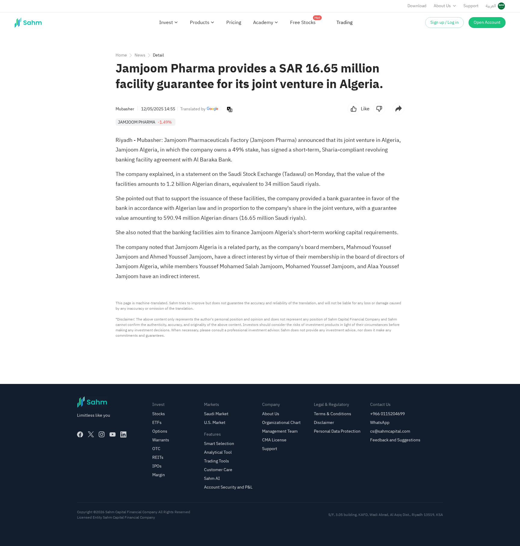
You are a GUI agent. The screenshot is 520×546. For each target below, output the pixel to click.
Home (121, 55)
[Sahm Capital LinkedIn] (123, 434)
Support (470, 6)
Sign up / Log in (444, 22)
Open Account (487, 22)
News (140, 55)
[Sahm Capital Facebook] (80, 434)
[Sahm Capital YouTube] (113, 434)
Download (416, 6)
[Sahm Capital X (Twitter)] (91, 434)
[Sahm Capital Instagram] (102, 434)
